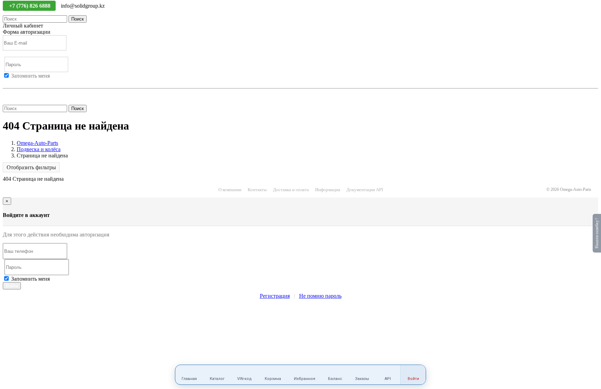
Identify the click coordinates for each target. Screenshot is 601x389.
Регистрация (34, 82)
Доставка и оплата (291, 189)
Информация (327, 189)
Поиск (77, 19)
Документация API (364, 189)
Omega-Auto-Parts (37, 143)
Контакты (257, 189)
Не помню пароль (24, 95)
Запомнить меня (30, 76)
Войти (10, 82)
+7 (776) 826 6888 (30, 6)
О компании (229, 189)
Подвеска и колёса (39, 149)
